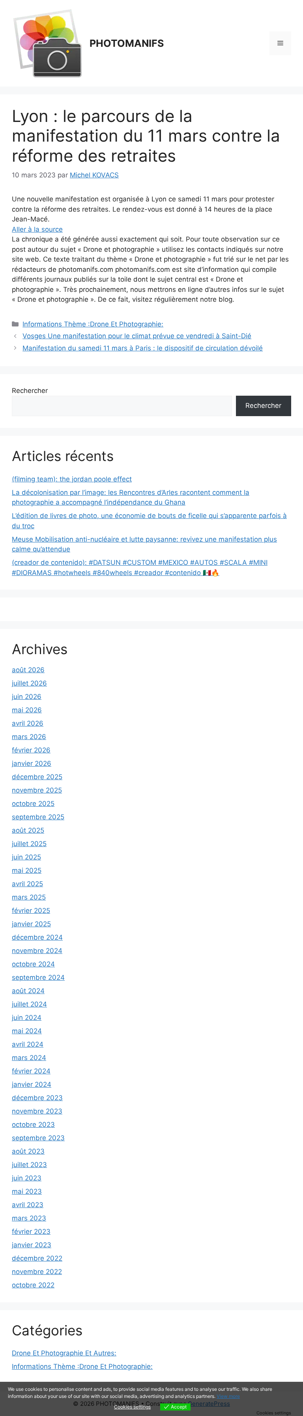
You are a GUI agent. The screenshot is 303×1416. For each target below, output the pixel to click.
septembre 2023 (38, 1138)
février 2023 (31, 1231)
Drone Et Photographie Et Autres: (64, 1353)
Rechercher (30, 391)
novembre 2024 (37, 951)
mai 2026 (27, 710)
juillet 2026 (29, 683)
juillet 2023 (29, 1165)
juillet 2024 (29, 1004)
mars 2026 (29, 737)
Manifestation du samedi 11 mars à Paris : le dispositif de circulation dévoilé (142, 348)
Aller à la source (37, 229)
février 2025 (31, 910)
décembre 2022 (37, 1258)
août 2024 (28, 991)
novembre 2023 (37, 1111)
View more (228, 1396)
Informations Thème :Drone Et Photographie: (92, 324)
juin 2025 (26, 857)
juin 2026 (26, 697)
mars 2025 (29, 897)
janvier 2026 (31, 763)
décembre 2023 (37, 1098)
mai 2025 (26, 870)
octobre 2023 (33, 1124)
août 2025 (28, 830)
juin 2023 (26, 1178)
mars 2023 (29, 1218)
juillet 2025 (29, 844)
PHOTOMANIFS (127, 43)
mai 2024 (27, 1031)
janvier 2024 (31, 1084)
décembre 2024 (37, 937)
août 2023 (28, 1151)
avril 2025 (27, 884)
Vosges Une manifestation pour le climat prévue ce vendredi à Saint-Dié (136, 336)
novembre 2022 (37, 1272)
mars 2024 (29, 1058)
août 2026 (28, 670)
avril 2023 (27, 1205)
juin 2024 (26, 1017)
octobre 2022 (33, 1285)
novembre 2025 (37, 790)
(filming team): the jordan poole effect (72, 479)
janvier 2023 (31, 1245)
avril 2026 (27, 723)
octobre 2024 (33, 964)
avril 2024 (27, 1044)
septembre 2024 (38, 977)
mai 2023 (27, 1191)
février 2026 (31, 750)
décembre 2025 (37, 777)
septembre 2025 (38, 817)
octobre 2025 (33, 804)
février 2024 (31, 1071)
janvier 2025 (31, 924)
